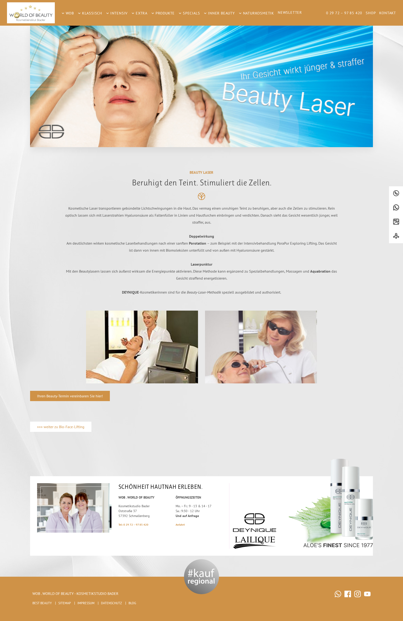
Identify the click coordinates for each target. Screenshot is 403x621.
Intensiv (118, 13)
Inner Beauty (221, 13)
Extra (141, 13)
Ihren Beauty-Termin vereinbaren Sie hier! (70, 396)
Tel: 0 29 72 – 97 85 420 (133, 524)
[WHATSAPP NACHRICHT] (396, 208)
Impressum (85, 603)
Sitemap (64, 603)
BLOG (132, 603)
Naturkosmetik (258, 13)
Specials (191, 13)
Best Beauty (42, 603)
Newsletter (290, 12)
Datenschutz (111, 603)
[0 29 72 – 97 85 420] (396, 193)
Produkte (164, 13)
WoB (69, 13)
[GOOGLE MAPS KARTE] (396, 222)
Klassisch (91, 13)
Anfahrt (180, 524)
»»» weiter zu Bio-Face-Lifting (60, 426)
